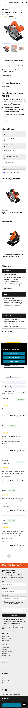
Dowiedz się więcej (8, 288)
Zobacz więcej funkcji (7, 75)
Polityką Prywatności (12, 621)
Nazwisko (4, 588)
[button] (2, 690)
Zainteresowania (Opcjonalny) (9, 607)
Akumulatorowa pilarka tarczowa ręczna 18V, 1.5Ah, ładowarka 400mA (13, 255)
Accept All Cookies (14, 361)
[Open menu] (2, 2)
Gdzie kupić (11, 705)
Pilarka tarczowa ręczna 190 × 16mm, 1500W (12, 213)
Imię (3, 581)
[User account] (26, 2)
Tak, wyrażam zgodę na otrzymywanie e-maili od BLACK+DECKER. (14, 603)
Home (2, 6)
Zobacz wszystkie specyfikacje (12, 172)
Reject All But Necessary (14, 357)
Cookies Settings (13, 353)
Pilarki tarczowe (8, 5)
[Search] (22, 2)
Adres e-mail (5, 595)
